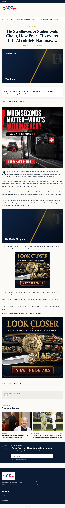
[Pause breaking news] (61, 19)
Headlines (32, 26)
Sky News (38, 313)
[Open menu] (32, 16)
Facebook (11, 101)
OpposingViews (13, 313)
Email (15, 101)
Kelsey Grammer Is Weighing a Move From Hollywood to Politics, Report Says (15, 436)
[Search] (61, 8)
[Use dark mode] (62, 1)
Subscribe (58, 456)
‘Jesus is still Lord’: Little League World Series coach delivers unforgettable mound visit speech (47, 436)
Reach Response (35, 506)
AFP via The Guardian (26, 313)
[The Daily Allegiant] (10, 8)
